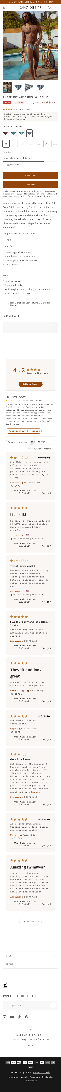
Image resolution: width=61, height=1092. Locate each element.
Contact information (30, 1081)
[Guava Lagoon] (21, 133)
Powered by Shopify (41, 1072)
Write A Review (31, 384)
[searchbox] (18, 442)
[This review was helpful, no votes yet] (43, 493)
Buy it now (30, 184)
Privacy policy (23, 1077)
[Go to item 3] (29, 87)
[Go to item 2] (18, 87)
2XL (47, 143)
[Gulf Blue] (29, 133)
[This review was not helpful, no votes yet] (48, 493)
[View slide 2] (32, 1045)
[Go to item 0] (7, 87)
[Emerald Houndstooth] (13, 133)
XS (6, 143)
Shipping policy (47, 1077)
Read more (35, 792)
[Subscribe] (53, 1005)
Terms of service (35, 1077)
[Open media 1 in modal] (53, 16)
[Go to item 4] (40, 87)
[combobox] (41, 449)
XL (38, 143)
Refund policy (13, 1077)
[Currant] (6, 133)
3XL (55, 143)
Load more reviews (30, 921)
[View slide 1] (28, 1045)
